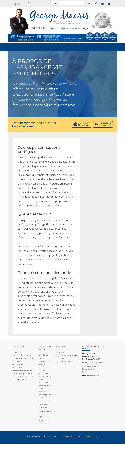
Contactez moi (19, 379)
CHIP (40, 417)
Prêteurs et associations (64, 361)
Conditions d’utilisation (66, 436)
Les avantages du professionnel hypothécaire (22, 353)
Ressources (60, 358)
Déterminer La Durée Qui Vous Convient (44, 385)
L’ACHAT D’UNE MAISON (45, 348)
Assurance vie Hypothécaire (22, 373)
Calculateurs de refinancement (44, 421)
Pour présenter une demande (22, 376)
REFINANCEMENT (46, 411)
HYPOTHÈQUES (19, 346)
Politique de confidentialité (87, 436)
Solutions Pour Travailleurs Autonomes (44, 404)
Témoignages (61, 352)
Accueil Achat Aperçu (43, 356)
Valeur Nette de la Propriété (22, 370)
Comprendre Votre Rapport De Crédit (45, 376)
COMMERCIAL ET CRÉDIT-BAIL (67, 355)
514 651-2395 (94, 375)
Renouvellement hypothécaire (18, 365)
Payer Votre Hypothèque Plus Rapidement (45, 395)
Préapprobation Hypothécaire (44, 362)
